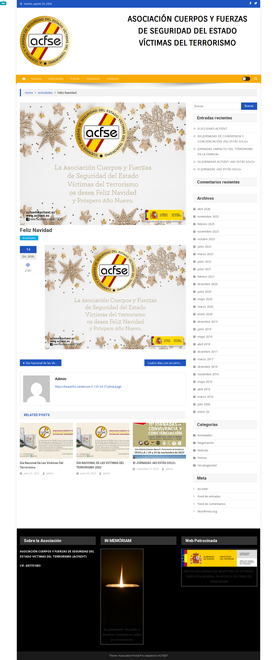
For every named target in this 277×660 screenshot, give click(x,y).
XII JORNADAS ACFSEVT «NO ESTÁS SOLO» (226, 162)
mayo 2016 (205, 382)
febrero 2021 (206, 276)
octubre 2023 (206, 239)
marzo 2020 (205, 306)
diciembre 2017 (208, 352)
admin (60, 378)
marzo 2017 (205, 359)
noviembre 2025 (208, 216)
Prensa (74, 78)
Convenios (93, 78)
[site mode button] (246, 79)
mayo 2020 (205, 299)
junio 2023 (204, 246)
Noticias (36, 78)
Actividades (56, 78)
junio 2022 (204, 261)
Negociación (206, 443)
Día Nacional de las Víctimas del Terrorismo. (41, 465)
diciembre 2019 (208, 322)
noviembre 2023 (208, 231)
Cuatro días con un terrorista (166, 363)
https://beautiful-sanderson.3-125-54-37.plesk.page (88, 386)
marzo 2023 (205, 254)
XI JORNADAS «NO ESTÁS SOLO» (154, 463)
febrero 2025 (206, 224)
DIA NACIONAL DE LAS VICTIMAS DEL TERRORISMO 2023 (100, 465)
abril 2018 (204, 344)
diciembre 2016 (208, 367)
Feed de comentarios (211, 504)
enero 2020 (205, 314)
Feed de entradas (209, 496)
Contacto (112, 78)
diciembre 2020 (208, 284)
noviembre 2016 (208, 374)
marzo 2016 (205, 397)
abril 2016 (204, 389)
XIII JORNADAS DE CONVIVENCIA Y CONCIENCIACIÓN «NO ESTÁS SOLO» (223, 138)
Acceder (203, 489)
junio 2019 (204, 329)
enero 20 (203, 412)
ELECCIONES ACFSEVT (212, 128)
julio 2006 (204, 404)
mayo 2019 (205, 337)
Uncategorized (207, 465)
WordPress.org (207, 511)
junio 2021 (204, 269)
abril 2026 (204, 209)
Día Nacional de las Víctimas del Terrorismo (43, 363)
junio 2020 (204, 291)
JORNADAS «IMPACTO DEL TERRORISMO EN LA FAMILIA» (225, 151)
